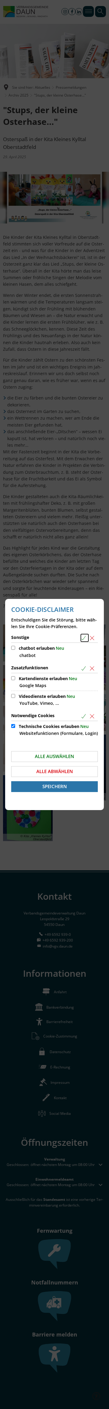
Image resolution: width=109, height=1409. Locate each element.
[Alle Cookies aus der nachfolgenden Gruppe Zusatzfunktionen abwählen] (93, 668)
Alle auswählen (54, 756)
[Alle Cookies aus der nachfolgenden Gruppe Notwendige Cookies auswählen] (84, 716)
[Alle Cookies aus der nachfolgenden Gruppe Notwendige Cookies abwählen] (93, 716)
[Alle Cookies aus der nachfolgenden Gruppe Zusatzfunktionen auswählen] (84, 668)
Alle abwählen (54, 771)
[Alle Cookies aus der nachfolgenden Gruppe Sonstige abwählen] (93, 638)
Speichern (54, 786)
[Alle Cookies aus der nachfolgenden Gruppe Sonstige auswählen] (84, 638)
